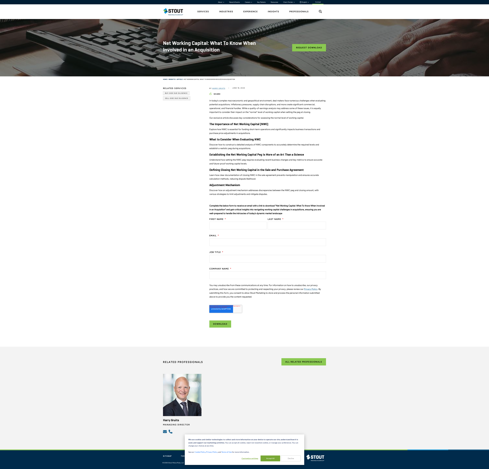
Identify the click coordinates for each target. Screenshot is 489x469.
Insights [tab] (273, 11)
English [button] (304, 2)
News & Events (234, 2)
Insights (172, 79)
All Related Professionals (303, 362)
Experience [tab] (250, 11)
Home (165, 79)
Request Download (309, 47)
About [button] (220, 2)
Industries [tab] (226, 11)
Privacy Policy (310, 289)
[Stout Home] (175, 11)
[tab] (175, 11)
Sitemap (167, 456)
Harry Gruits (218, 88)
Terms (184, 456)
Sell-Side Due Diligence (176, 98)
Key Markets (261, 2)
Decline (291, 458)
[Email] (165, 431)
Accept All (270, 458)
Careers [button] (248, 2)
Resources (274, 2)
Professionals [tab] (299, 11)
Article (180, 79)
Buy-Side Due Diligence (176, 93)
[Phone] (171, 431)
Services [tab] (203, 11)
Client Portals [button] (288, 2)
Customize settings (250, 458)
